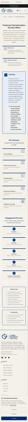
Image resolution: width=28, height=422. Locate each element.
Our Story (5, 388)
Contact (5, 391)
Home (5, 16)
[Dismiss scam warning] (25, 2)
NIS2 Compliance (7, 367)
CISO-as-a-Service (8, 375)
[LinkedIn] (2, 358)
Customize (14, 409)
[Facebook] (9, 358)
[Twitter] (5, 358)
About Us (5, 383)
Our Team (5, 386)
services (10, 16)
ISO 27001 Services (8, 365)
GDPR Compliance (8, 370)
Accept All (14, 418)
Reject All (14, 414)
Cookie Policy (13, 405)
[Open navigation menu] (25, 10)
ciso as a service (20, 16)
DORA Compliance (7, 372)
